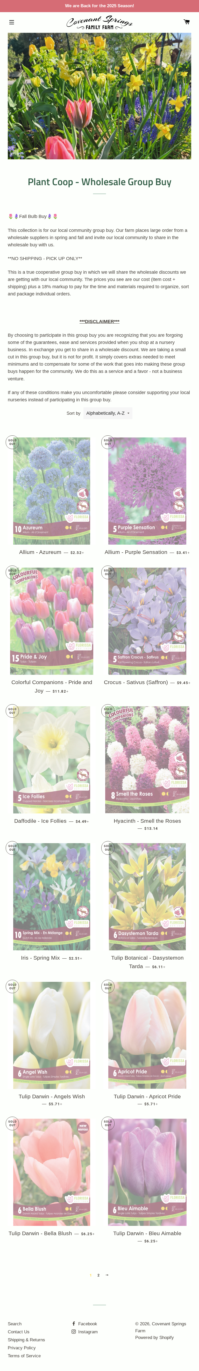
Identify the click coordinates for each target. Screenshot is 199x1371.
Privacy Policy (22, 1347)
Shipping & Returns (26, 1339)
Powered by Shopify (154, 1337)
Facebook (87, 1323)
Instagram (87, 1331)
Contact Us (19, 1331)
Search (15, 1323)
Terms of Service (24, 1355)
